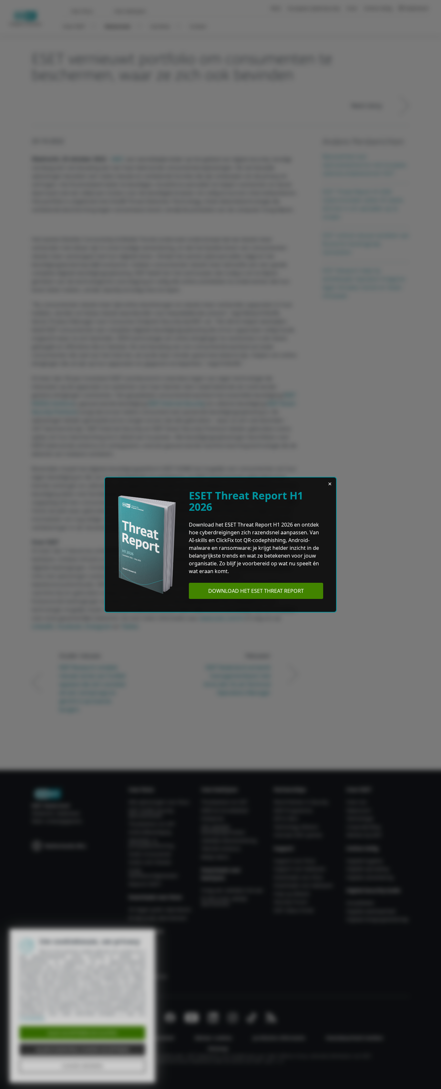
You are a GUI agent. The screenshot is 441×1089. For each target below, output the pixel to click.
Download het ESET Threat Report (256, 590)
